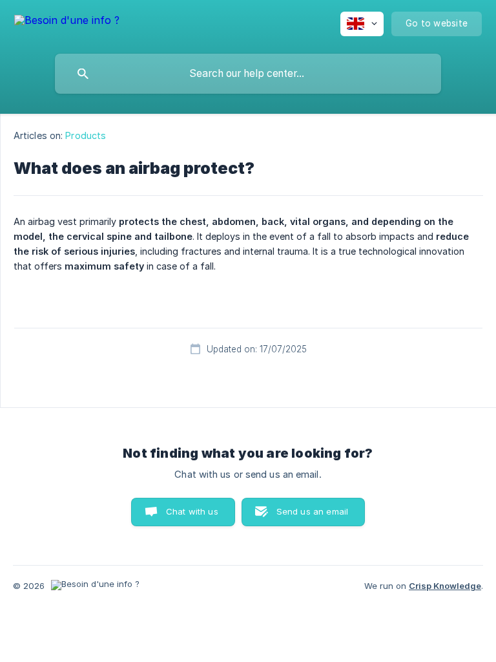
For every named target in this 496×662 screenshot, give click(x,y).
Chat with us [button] (192, 511)
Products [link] (85, 135)
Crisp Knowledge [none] (445, 586)
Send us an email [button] (312, 511)
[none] (66, 22)
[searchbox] (248, 74)
